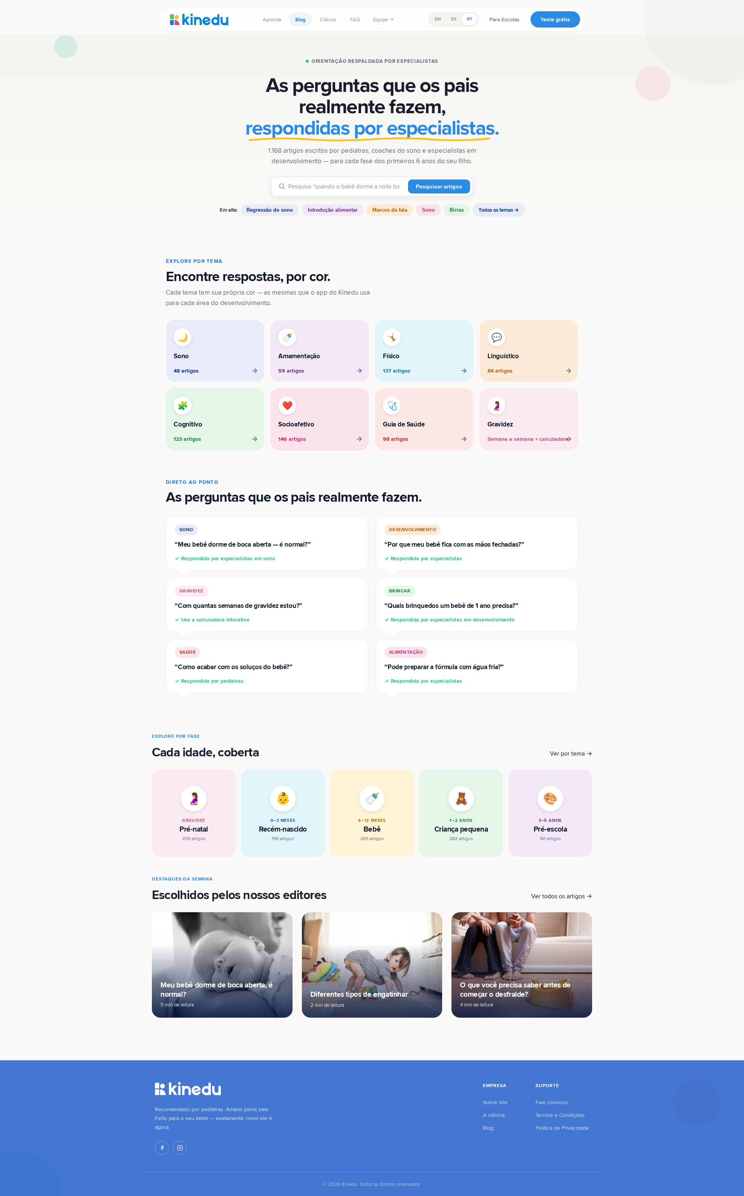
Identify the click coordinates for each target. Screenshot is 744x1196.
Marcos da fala (389, 210)
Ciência (328, 19)
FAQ (355, 19)
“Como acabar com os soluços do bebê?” (234, 667)
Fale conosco (552, 1102)
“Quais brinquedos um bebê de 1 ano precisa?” (451, 605)
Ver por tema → (571, 753)
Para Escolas (504, 19)
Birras (457, 210)
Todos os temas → (499, 210)
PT (469, 19)
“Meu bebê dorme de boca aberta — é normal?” (243, 544)
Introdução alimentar (333, 210)
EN (438, 19)
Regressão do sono (269, 210)
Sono (428, 210)
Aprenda (272, 19)
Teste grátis (555, 19)
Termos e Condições (560, 1115)
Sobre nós (495, 1102)
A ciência (494, 1115)
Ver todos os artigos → (561, 896)
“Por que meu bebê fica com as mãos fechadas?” (454, 544)
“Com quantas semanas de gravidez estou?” (238, 605)
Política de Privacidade (562, 1128)
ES (453, 19)
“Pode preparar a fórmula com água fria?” (444, 667)
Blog (300, 19)
